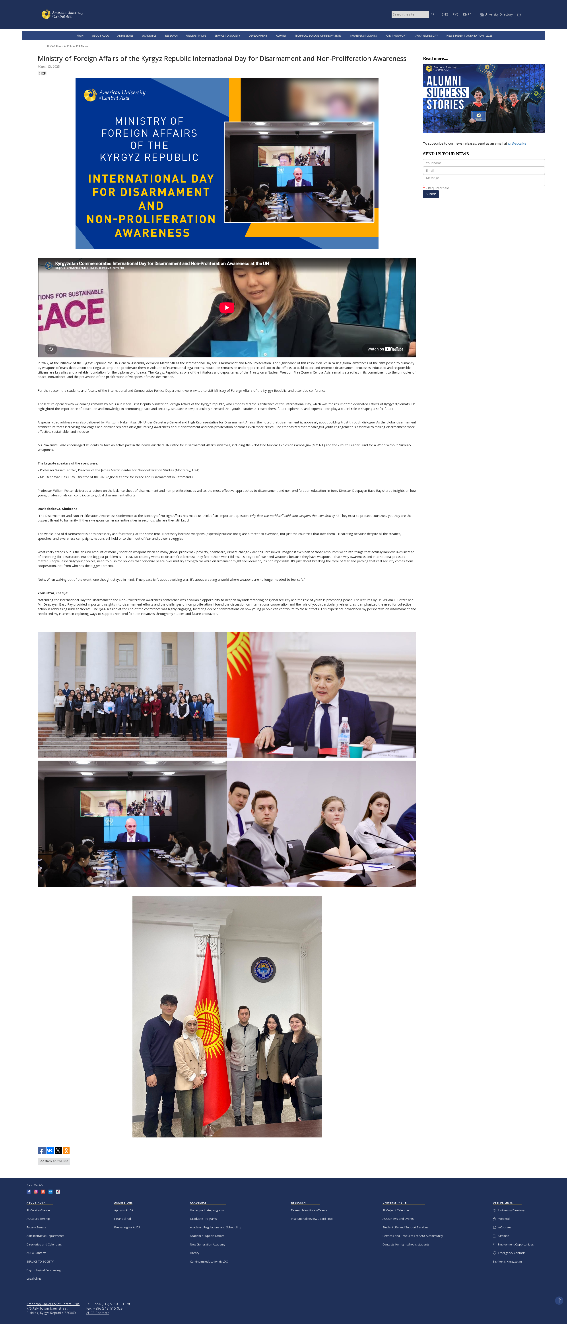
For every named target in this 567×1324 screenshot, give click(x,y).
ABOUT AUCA (100, 35)
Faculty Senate (36, 1227)
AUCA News (80, 46)
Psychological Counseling (43, 1270)
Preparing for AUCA (127, 1227)
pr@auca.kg (517, 143)
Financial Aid (122, 1219)
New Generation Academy (207, 1244)
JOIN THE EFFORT (396, 35)
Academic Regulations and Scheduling (215, 1227)
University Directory (510, 1210)
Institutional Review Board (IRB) (311, 1219)
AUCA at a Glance (38, 1210)
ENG (445, 14)
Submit (431, 194)
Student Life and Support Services (405, 1227)
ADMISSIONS (125, 35)
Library (194, 1253)
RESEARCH (171, 35)
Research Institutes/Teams (309, 1210)
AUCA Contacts (36, 1253)
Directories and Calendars (44, 1244)
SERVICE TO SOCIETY (227, 35)
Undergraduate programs (207, 1210)
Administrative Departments (45, 1236)
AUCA (50, 46)
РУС (455, 14)
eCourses (503, 1227)
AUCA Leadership (38, 1219)
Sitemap (502, 1236)
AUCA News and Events (398, 1219)
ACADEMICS (149, 35)
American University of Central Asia (53, 1304)
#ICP (42, 73)
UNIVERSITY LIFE (196, 35)
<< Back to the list (54, 1161)
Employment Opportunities (515, 1244)
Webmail (503, 1219)
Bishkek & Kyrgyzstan (507, 1261)
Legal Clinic (34, 1279)
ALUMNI (281, 35)
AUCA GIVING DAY (427, 35)
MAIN (80, 35)
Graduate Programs (203, 1219)
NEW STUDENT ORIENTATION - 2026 (469, 35)
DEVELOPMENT (258, 35)
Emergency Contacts (511, 1253)
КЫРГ (467, 14)
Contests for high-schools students (406, 1244)
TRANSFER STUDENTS (363, 35)
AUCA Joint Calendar (396, 1210)
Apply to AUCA (123, 1210)
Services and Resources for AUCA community (413, 1236)
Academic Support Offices (207, 1236)
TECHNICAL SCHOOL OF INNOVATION (317, 35)
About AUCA (63, 46)
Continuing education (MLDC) (209, 1261)
